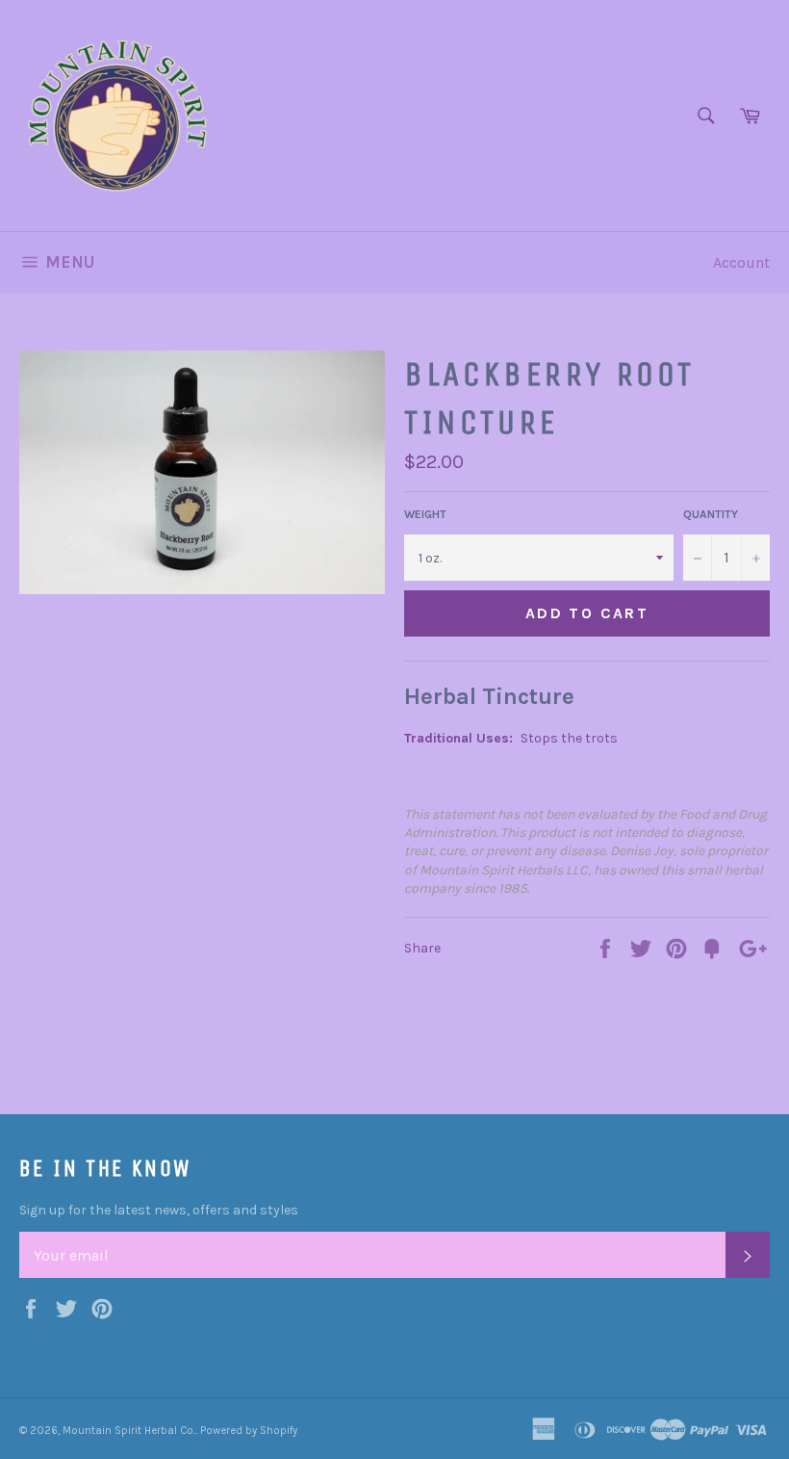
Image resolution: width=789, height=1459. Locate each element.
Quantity (710, 514)
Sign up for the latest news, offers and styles (158, 1210)
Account (741, 262)
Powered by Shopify (248, 1430)
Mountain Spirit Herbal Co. (129, 1430)
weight (425, 514)
